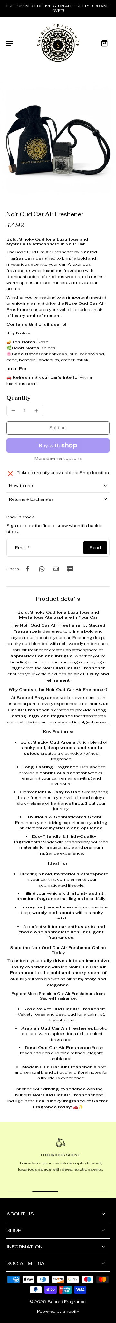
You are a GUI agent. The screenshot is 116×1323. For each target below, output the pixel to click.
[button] (58, 428)
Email (22, 547)
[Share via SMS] (70, 569)
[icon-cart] (102, 42)
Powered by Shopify (58, 1311)
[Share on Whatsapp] (41, 569)
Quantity (18, 398)
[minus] (13, 410)
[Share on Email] (56, 569)
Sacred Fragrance (67, 1302)
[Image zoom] (58, 140)
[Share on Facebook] (27, 569)
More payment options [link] (58, 458)
